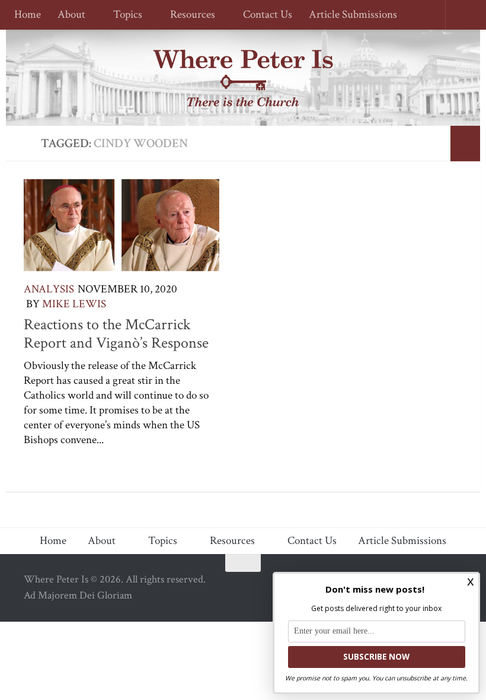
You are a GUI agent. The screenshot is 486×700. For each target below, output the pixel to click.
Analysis (49, 289)
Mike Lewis (74, 304)
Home (27, 15)
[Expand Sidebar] (465, 143)
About (71, 15)
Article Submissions (347, 15)
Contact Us (262, 15)
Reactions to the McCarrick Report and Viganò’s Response (116, 334)
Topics (125, 15)
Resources (189, 15)
